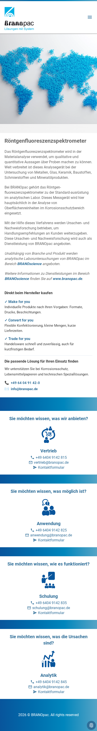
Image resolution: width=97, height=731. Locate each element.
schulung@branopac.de (51, 608)
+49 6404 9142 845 (51, 682)
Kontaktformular (51, 467)
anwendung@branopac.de (51, 535)
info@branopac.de (21, 389)
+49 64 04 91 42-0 (22, 383)
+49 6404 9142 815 (51, 457)
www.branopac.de (67, 279)
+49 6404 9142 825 (51, 530)
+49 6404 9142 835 (51, 603)
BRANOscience (29, 264)
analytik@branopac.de (51, 687)
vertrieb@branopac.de (51, 462)
